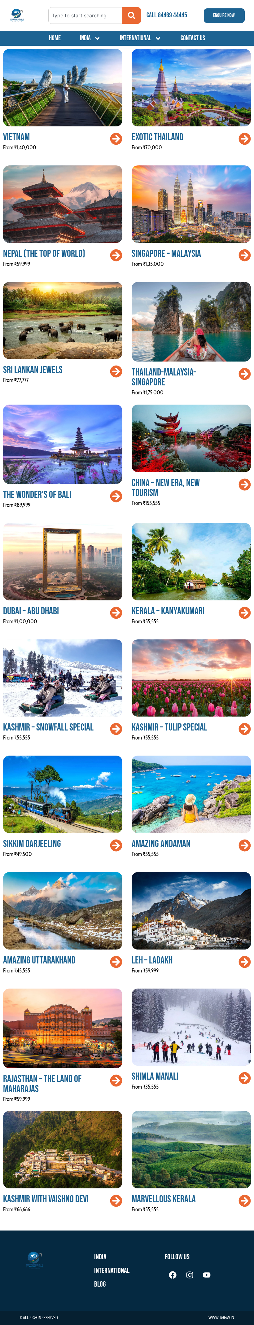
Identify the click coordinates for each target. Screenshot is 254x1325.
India (85, 38)
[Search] (131, 15)
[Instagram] (189, 1275)
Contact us (193, 38)
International (135, 38)
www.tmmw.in (221, 1317)
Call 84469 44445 (167, 15)
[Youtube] (206, 1275)
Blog (100, 1284)
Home (55, 38)
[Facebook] (172, 1275)
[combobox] (85, 15)
